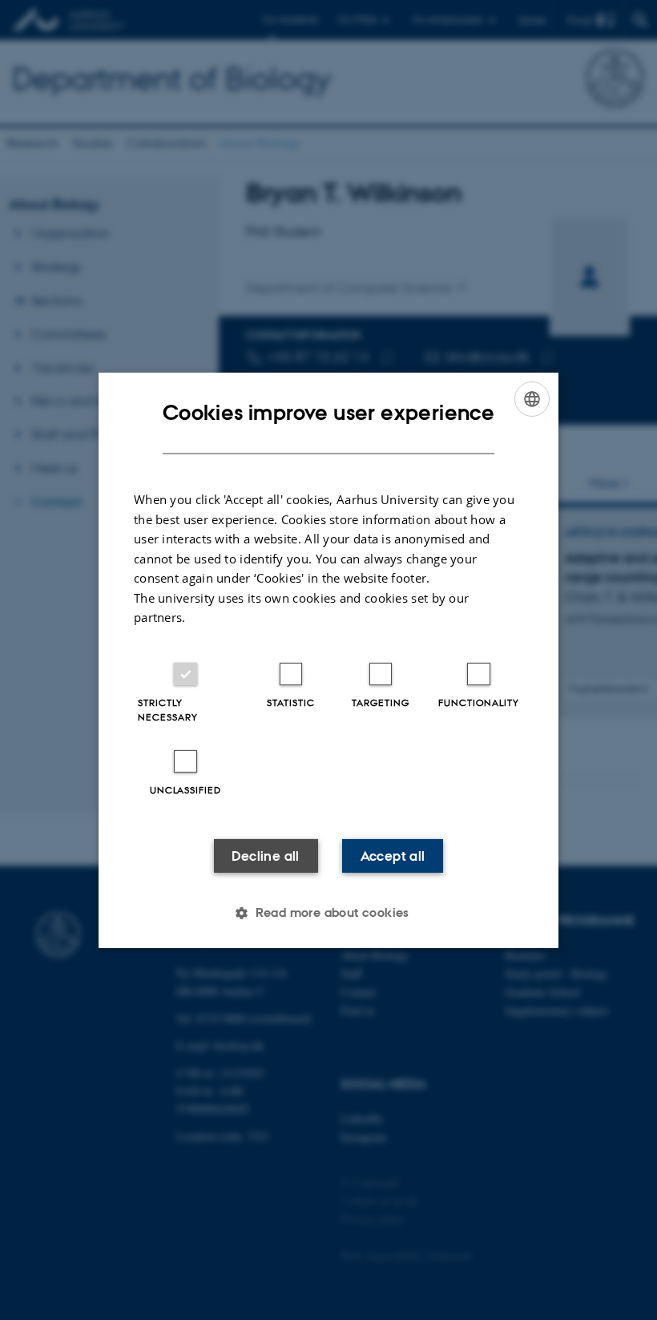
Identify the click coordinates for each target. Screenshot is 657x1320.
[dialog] (328, 659)
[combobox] (532, 398)
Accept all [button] (393, 856)
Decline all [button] (265, 856)
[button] (328, 912)
